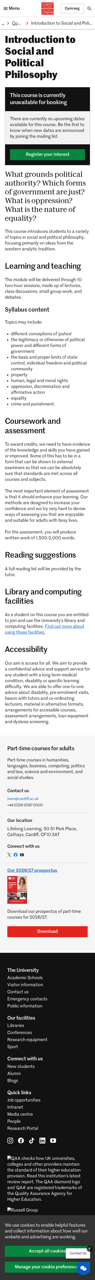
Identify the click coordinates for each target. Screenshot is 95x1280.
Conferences (19, 1033)
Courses (20, 23)
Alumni (14, 1074)
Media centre (20, 1114)
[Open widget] (83, 1268)
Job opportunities (23, 1100)
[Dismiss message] (90, 1249)
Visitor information (25, 985)
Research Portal (22, 1128)
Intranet (15, 1107)
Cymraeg (72, 8)
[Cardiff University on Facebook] (21, 1140)
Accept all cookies (47, 1251)
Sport (12, 1047)
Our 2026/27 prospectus (32, 870)
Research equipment (27, 1040)
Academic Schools (25, 978)
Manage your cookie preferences (47, 1267)
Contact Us (78, 1253)
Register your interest (47, 154)
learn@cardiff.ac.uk (22, 799)
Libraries (15, 1026)
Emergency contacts (27, 999)
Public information (24, 1006)
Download (47, 931)
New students (21, 1066)
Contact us (17, 992)
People (14, 1121)
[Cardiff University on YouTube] (53, 1140)
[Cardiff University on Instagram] (10, 1140)
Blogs (12, 1081)
